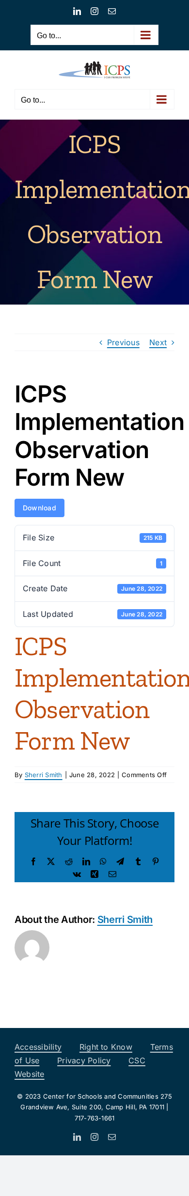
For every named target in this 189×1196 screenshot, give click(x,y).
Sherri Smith (44, 775)
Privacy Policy (83, 1060)
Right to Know (105, 1047)
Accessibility (38, 1047)
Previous (123, 342)
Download (39, 508)
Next (158, 342)
